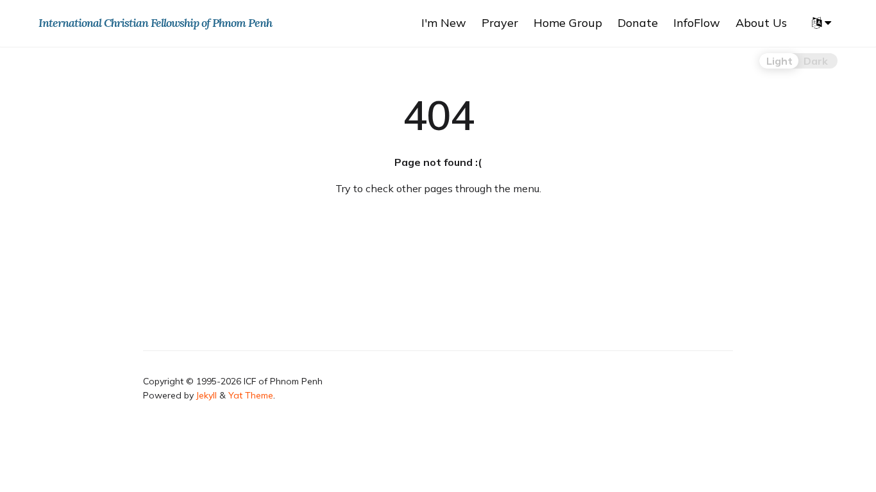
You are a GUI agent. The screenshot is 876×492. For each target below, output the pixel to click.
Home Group (568, 22)
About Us (761, 22)
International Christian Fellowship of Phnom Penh (155, 22)
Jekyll (206, 395)
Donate (638, 22)
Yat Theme (250, 395)
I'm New (443, 22)
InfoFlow (696, 22)
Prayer (500, 22)
